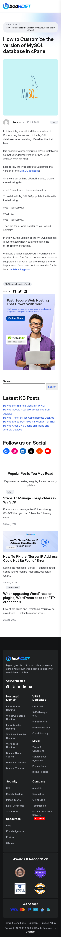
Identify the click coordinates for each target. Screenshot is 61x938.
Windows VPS (40, 721)
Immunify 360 (13, 799)
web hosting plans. (20, 269)
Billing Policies (40, 771)
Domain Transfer (15, 768)
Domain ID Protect (16, 762)
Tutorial (11, 547)
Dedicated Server (41, 727)
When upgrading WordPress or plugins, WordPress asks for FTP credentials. (29, 598)
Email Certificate (15, 805)
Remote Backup (14, 794)
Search (52, 386)
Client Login (39, 799)
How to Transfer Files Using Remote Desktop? (29, 417)
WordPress (13, 587)
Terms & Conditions (15, 923)
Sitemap (10, 843)
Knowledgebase (15, 831)
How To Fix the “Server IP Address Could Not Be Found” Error (30, 558)
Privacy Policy (40, 766)
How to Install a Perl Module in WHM (24, 405)
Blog (8, 825)
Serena (17, 122)
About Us (37, 788)
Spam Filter (12, 811)
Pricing (10, 837)
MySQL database (29, 170)
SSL (8, 788)
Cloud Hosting (40, 733)
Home (8, 24)
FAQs (10, 492)
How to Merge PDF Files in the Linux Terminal (29, 421)
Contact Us (38, 794)
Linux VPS (37, 706)
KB (16, 24)
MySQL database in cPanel (17, 284)
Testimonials (39, 805)
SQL (54, 122)
